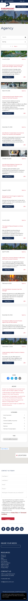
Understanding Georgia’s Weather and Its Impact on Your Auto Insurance (12, 97)
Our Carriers (4, 561)
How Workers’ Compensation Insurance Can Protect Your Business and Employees (13, 133)
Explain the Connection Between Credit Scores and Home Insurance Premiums (13, 258)
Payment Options (5, 563)
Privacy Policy (4, 567)
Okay (25, 598)
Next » (16, 46)
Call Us (22, 1)
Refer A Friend (5, 566)
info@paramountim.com (7, 581)
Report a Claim (5, 564)
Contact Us (4, 559)
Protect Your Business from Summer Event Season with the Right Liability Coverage (12, 65)
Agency (24, 59)
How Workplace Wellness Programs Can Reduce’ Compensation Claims (12, 165)
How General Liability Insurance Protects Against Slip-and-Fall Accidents (12, 321)
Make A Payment (21, 6)
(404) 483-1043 (6, 578)
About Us (3, 555)
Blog (2, 558)
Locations (22, 455)
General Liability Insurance (10, 439)
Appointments (9, 1)
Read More (8, 77)
